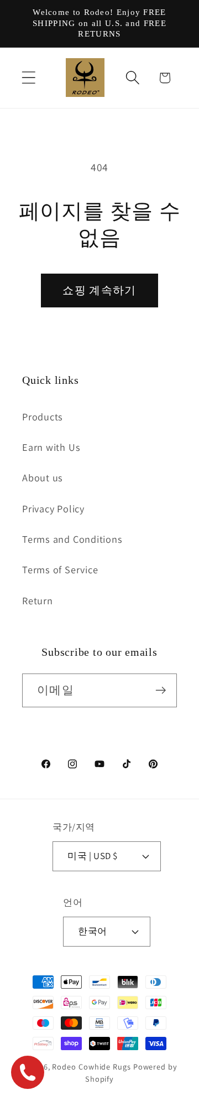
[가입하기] (160, 690)
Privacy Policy (53, 508)
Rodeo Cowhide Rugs (91, 1066)
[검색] (133, 78)
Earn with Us (51, 447)
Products (42, 416)
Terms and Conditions (72, 539)
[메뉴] (28, 78)
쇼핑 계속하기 (99, 290)
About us (42, 477)
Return (37, 600)
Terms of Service (60, 569)
